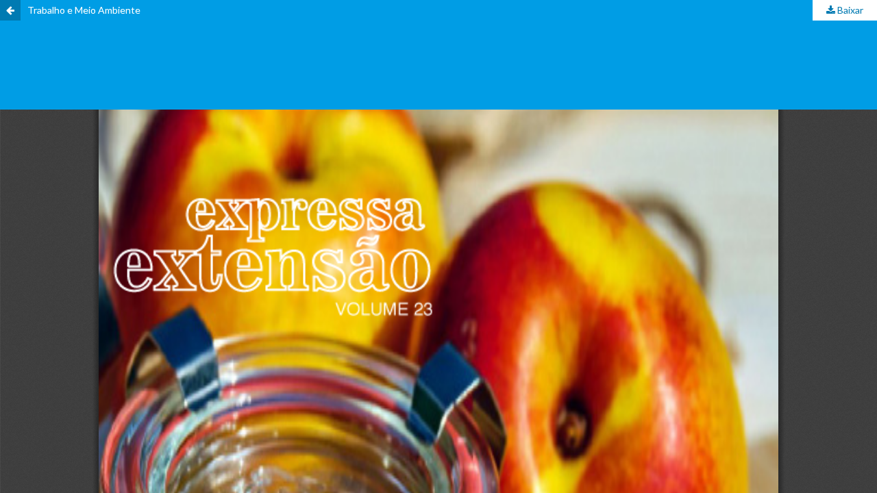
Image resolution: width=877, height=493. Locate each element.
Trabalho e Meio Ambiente (83, 10)
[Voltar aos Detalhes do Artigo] (10, 10)
